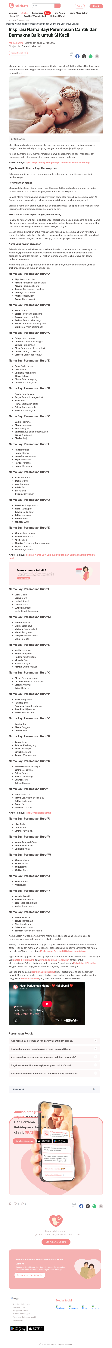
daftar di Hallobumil (23, 960)
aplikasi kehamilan (54, 960)
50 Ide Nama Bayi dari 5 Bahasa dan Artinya (62, 951)
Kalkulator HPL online (84, 963)
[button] (54, 139)
